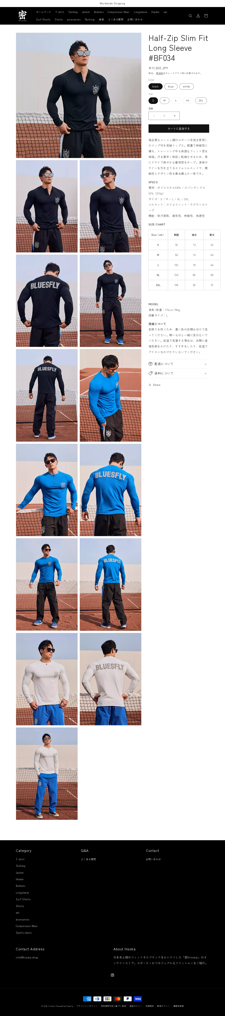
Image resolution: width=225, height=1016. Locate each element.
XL (189, 101)
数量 (151, 108)
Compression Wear (27, 926)
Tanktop (20, 865)
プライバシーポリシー (87, 1006)
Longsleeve (22, 892)
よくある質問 (88, 859)
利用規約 (149, 1006)
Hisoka (52, 1006)
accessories (22, 919)
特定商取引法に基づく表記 (113, 1006)
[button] (190, 16)
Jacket (20, 872)
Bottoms (20, 885)
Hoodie (20, 879)
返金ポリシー (136, 1006)
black (155, 86)
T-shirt (20, 859)
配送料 (159, 73)
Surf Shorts (23, 899)
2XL (201, 100)
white (186, 86)
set (17, 912)
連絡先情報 (178, 1006)
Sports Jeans (24, 932)
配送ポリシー (163, 1006)
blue (171, 86)
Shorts (20, 906)
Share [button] (156, 384)
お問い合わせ (153, 859)
